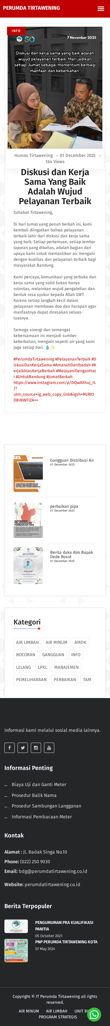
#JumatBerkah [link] (59, 376)
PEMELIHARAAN (31, 679)
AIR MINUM (56, 642)
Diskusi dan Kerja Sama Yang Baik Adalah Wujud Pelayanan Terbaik (55, 186)
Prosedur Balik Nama (34, 795)
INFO (16, 31)
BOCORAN (25, 654)
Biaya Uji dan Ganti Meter (39, 784)
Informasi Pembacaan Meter (42, 817)
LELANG (23, 667)
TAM (87, 679)
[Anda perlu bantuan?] (94, 1014)
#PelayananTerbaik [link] (73, 359)
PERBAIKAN (65, 679)
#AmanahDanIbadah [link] (72, 365)
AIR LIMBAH (27, 642)
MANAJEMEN (66, 667)
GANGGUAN (53, 654)
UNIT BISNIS (86, 1011)
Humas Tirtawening (33, 155)
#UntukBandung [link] (31, 376)
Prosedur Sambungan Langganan (46, 806)
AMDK (80, 642)
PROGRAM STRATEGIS (58, 1017)
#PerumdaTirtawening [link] (34, 359)
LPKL (42, 667)
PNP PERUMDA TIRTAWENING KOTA (66, 941)
